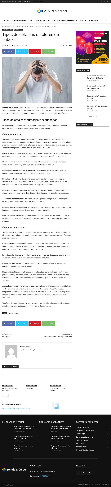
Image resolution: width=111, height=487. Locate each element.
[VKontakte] (89, 473)
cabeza (11, 313)
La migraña (6, 337)
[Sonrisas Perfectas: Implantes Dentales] (81, 108)
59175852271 (44, 476)
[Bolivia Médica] (51, 11)
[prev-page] (3, 395)
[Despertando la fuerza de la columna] (81, 98)
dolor (16, 313)
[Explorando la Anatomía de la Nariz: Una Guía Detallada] (81, 78)
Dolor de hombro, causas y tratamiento (58, 337)
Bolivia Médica (11, 46)
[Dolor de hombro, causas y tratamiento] (13, 378)
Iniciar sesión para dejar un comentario (16, 408)
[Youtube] (107, 1)
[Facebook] (101, 1)
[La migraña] (37, 378)
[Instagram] (104, 1)
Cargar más (91, 116)
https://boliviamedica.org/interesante (30, 350)
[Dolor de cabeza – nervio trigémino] (61, 378)
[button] (106, 20)
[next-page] (7, 395)
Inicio (4, 26)
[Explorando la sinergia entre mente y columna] (81, 88)
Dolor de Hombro (8, 385)
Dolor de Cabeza (25, 26)
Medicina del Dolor (13, 26)
